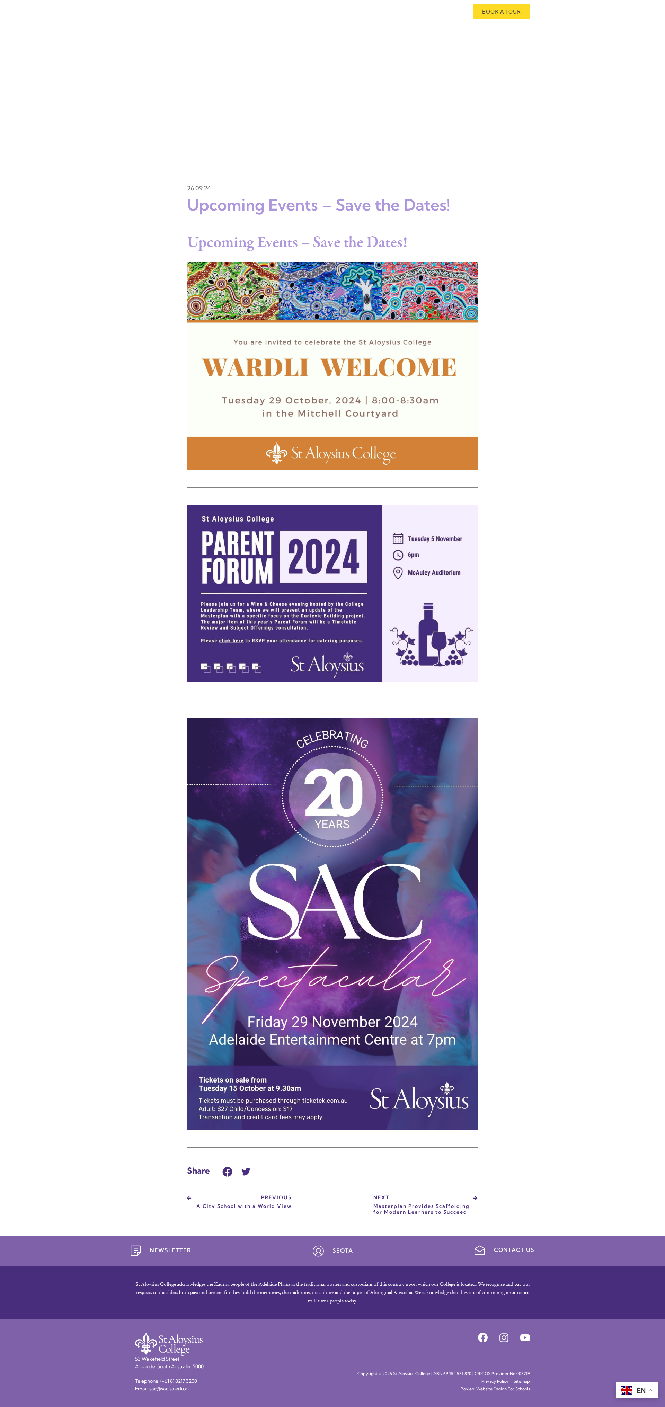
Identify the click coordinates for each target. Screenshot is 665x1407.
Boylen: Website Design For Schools (495, 1389)
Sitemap (522, 1382)
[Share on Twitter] (246, 1170)
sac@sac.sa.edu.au (169, 1389)
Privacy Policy (494, 1382)
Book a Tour (501, 11)
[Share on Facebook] (227, 1170)
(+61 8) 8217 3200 (178, 1381)
